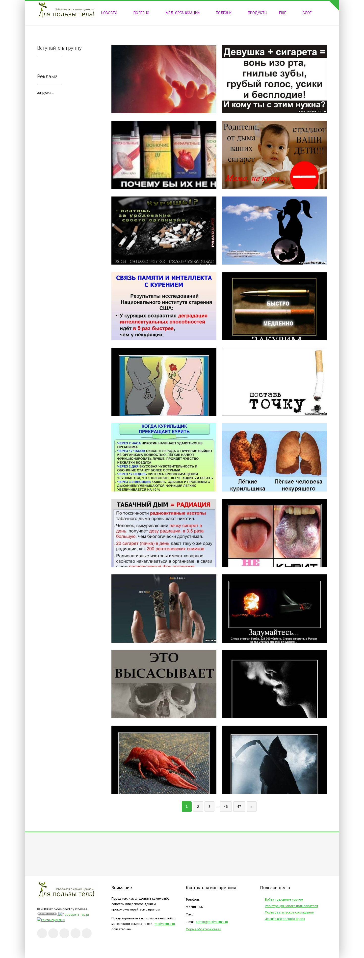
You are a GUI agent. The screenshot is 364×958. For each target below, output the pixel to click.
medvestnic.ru (165, 924)
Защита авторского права (285, 919)
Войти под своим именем (284, 899)
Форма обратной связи (203, 929)
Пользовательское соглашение (289, 912)
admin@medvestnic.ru (212, 922)
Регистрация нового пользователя (291, 906)
